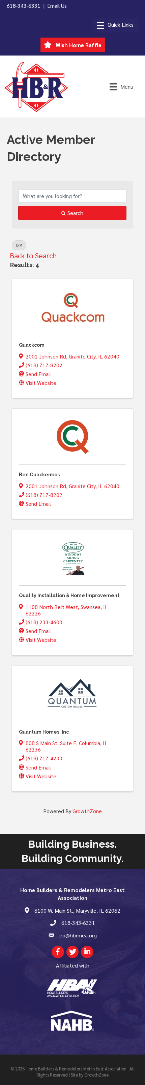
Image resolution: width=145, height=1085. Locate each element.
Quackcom (32, 345)
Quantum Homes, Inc (44, 732)
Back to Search (33, 255)
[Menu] (115, 25)
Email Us (57, 5)
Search (75, 212)
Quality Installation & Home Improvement (69, 595)
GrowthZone (87, 811)
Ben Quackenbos (39, 474)
